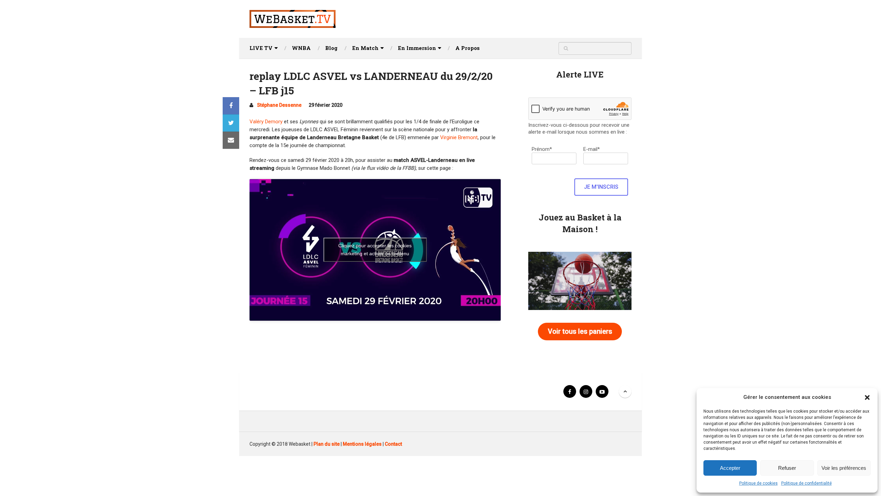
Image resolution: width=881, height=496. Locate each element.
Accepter (730, 468)
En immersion (417, 47)
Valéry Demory (266, 121)
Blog (331, 47)
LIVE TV (261, 47)
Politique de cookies (758, 483)
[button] (867, 397)
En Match (365, 47)
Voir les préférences (843, 468)
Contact (393, 444)
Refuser (787, 468)
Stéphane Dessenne (279, 105)
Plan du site (327, 444)
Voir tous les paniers (580, 331)
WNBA (301, 47)
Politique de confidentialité (806, 483)
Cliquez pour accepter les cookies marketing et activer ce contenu (375, 249)
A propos (467, 47)
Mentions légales (362, 444)
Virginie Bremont (459, 137)
